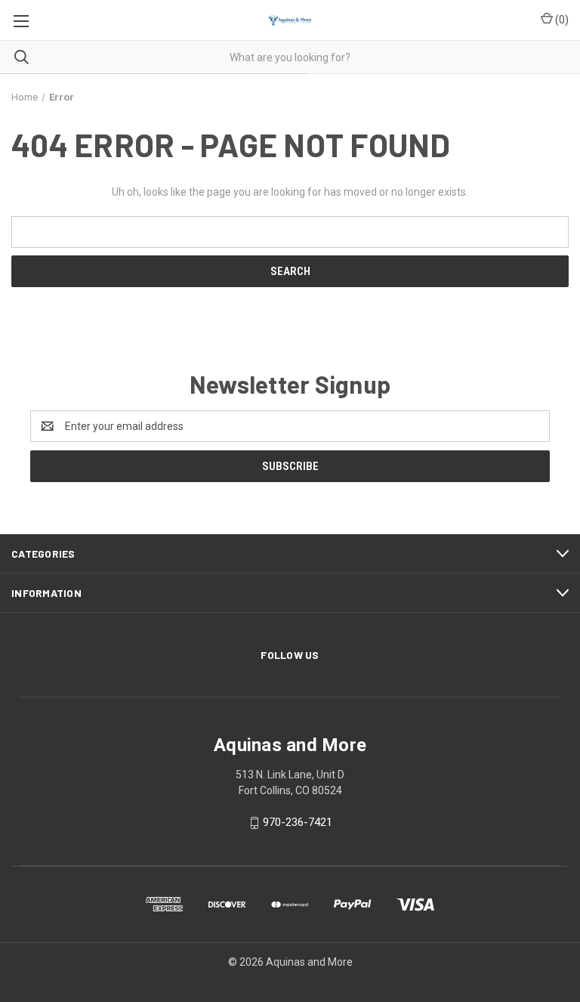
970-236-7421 (297, 822)
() (561, 20)
